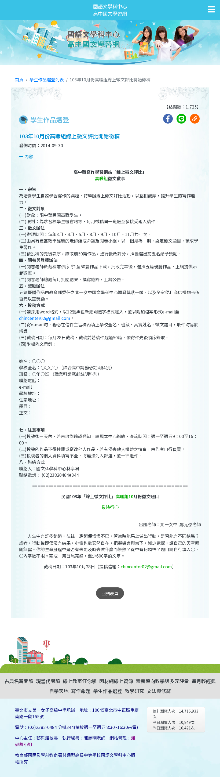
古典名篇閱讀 (18, 680)
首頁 (19, 79)
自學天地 (58, 690)
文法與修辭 (159, 690)
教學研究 (134, 690)
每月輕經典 (204, 680)
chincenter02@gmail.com (44, 318)
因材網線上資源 (116, 680)
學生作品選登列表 (47, 79)
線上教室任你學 (80, 680)
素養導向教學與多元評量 (162, 680)
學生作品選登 (107, 690)
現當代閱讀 (48, 680)
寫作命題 (80, 690)
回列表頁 (110, 593)
